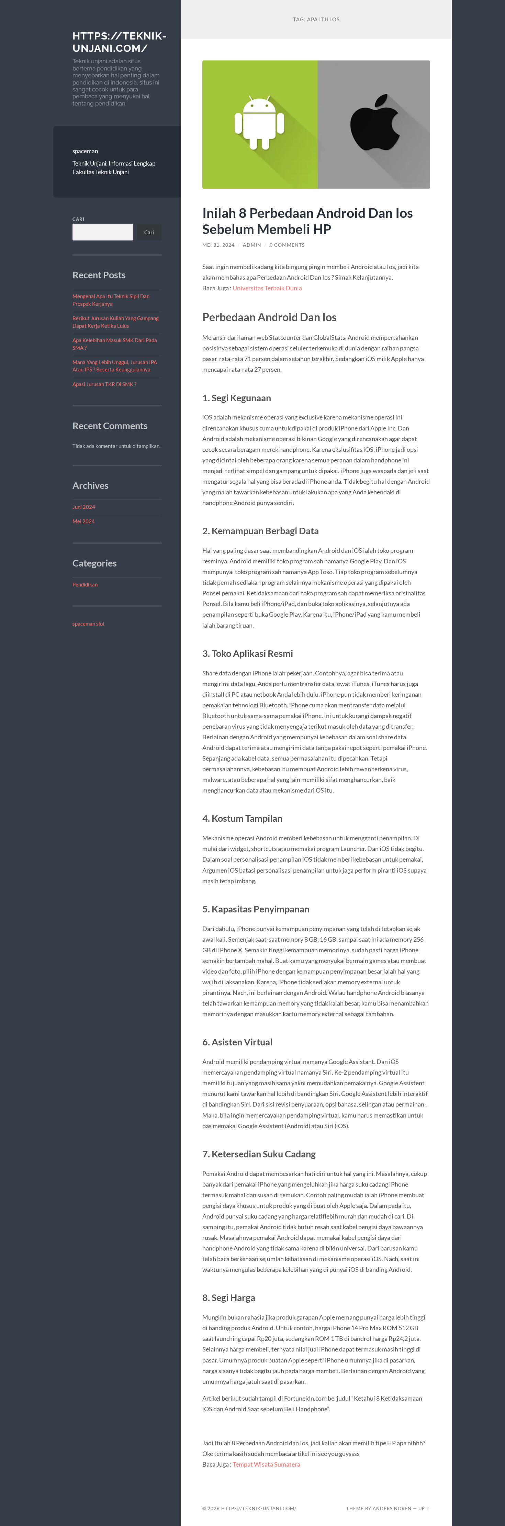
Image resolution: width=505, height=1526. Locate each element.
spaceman (85, 151)
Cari (78, 219)
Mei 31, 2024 (218, 245)
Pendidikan (85, 584)
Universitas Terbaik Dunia (267, 288)
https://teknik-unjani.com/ (119, 42)
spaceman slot (88, 623)
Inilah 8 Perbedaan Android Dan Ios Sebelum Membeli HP (307, 220)
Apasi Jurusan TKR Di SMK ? (104, 384)
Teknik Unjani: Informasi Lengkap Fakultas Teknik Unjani (113, 168)
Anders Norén (392, 1508)
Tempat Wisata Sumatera (266, 1464)
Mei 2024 (83, 521)
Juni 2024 (83, 507)
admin (252, 245)
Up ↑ (424, 1508)
